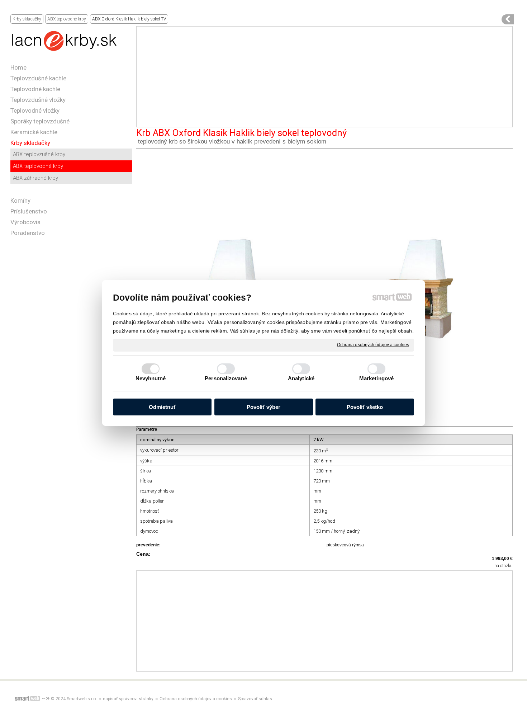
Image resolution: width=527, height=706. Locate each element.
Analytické (301, 378)
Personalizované (226, 378)
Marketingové (376, 378)
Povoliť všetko (365, 407)
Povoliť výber (263, 407)
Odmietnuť (162, 407)
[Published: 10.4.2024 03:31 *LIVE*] (45, 698)
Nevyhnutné (151, 378)
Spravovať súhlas (255, 698)
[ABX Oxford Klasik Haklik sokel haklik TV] (508, 19)
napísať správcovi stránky (128, 698)
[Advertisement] (324, 77)
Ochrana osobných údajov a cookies (373, 344)
